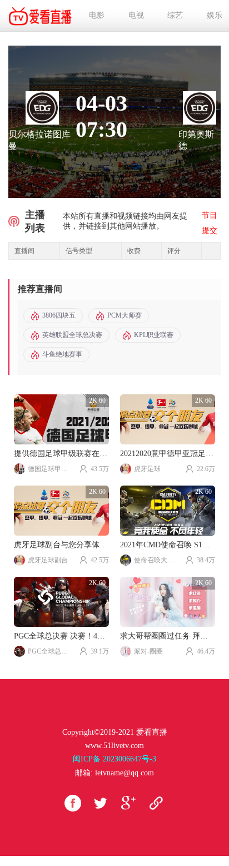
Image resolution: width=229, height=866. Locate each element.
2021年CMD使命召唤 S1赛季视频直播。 (167, 545)
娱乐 (214, 15)
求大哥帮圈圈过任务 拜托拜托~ (167, 636)
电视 (136, 15)
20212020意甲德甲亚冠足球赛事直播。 (167, 453)
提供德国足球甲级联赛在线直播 (61, 453)
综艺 (175, 15)
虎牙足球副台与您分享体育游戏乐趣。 (61, 545)
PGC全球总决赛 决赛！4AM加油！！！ (61, 636)
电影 (96, 15)
